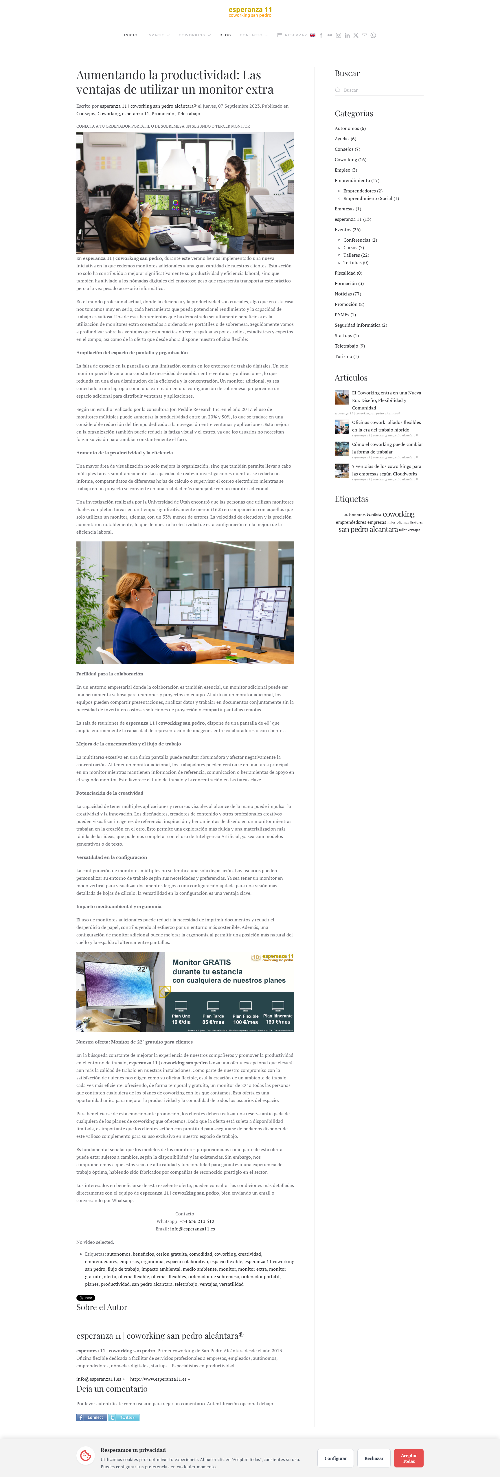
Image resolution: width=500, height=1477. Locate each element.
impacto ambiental (161, 1269)
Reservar (296, 35)
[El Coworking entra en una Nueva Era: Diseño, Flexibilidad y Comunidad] (342, 397)
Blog (225, 35)
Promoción (163, 113)
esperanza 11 (135, 113)
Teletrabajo (188, 113)
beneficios (143, 1254)
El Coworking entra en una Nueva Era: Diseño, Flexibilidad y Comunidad (386, 400)
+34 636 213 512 (197, 1221)
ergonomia (152, 1261)
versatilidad (231, 1284)
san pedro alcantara (152, 1284)
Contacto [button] (251, 35)
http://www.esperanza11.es (158, 1379)
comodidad (200, 1254)
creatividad (249, 1254)
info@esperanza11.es (192, 1229)
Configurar (336, 1458)
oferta (110, 1276)
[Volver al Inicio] (250, 12)
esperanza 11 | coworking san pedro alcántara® (148, 106)
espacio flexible (226, 1261)
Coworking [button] (192, 35)
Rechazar (374, 1458)
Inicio (131, 35)
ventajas (208, 1284)
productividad (115, 1284)
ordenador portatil (260, 1276)
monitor (227, 1269)
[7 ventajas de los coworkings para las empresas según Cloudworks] (342, 470)
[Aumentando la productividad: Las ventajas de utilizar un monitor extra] (185, 193)
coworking (225, 1254)
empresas (129, 1261)
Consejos (85, 113)
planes (92, 1284)
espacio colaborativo (187, 1261)
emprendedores (101, 1261)
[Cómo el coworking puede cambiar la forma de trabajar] (342, 448)
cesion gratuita (171, 1254)
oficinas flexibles (168, 1276)
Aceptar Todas (409, 1458)
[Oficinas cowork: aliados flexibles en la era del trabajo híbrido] (342, 426)
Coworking (109, 113)
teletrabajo (186, 1284)
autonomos (118, 1254)
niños (391, 522)
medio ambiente (200, 1269)
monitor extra (252, 1269)
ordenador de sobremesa (213, 1276)
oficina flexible (133, 1276)
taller (403, 530)
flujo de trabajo (123, 1269)
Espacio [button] (155, 35)
